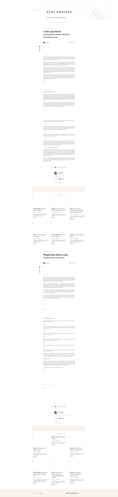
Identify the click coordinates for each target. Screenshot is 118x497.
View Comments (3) (58, 422)
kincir (44, 291)
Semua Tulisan (49, 28)
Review (44, 251)
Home (44, 28)
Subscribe (36, 10)
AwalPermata (41, 493)
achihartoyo (61, 173)
